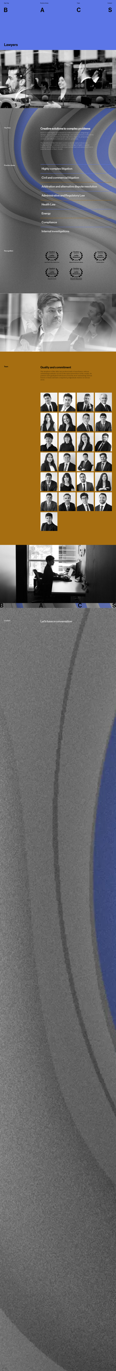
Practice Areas (44, 3)
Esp (5, 3)
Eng (8, 3)
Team (78, 3)
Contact (110, 3)
